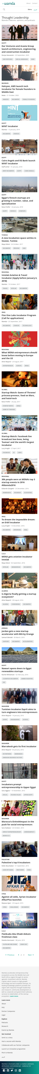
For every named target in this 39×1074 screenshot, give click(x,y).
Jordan (4, 628)
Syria (4, 894)
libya (19, 452)
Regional (5, 272)
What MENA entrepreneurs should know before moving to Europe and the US (19, 355)
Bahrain (5, 83)
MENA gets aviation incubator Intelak (17, 558)
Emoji (18, 406)
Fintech (16, 134)
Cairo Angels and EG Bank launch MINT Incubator (18, 162)
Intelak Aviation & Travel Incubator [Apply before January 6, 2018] (19, 278)
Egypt (4, 43)
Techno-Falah (16, 795)
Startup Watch (8, 406)
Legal (3, 1015)
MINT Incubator (10, 126)
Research (5, 1026)
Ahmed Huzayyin (27, 679)
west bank (20, 870)
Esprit (5, 719)
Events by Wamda (8, 1030)
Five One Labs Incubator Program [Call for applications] (19, 317)
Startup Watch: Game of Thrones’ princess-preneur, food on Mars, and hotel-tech (19, 395)
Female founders (29, 99)
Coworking (16, 604)
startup (16, 325)
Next (30, 955)
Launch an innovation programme (13, 1049)
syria (4, 907)
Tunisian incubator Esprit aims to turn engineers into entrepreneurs (19, 711)
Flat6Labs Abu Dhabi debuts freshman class (16, 935)
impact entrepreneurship (12, 832)
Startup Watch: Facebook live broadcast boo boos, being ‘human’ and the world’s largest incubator (18, 440)
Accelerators (28, 641)
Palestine (5, 859)
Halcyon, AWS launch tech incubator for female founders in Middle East (18, 89)
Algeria (5, 591)
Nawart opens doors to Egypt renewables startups (17, 670)
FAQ (3, 1007)
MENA (27, 366)
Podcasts (5, 1022)
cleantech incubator (10, 679)
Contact (34, 3)
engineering (15, 719)
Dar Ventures (7, 59)
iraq (25, 530)
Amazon (6, 99)
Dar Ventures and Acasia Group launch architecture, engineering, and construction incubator (19, 49)
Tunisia (5, 235)
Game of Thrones (9, 409)
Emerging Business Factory (12, 757)
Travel (5, 288)
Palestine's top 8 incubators (16, 862)
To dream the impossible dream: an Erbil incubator (18, 521)
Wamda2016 (7, 492)
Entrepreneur (8, 366)
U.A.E (4, 554)
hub (24, 248)
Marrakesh (18, 754)
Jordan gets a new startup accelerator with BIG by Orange (18, 632)
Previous (10, 955)
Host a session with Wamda (11, 1041)
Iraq (3, 312)
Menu (30, 9)
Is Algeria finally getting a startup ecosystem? (19, 595)
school (25, 719)
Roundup (17, 492)
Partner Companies (8, 1011)
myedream (17, 530)
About (28, 3)
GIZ (4, 682)
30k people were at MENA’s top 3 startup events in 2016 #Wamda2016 (18, 482)
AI (13, 452)
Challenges (14, 907)
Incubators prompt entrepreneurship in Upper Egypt (19, 786)
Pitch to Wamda (7, 1053)
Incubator (15, 99)
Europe (18, 366)
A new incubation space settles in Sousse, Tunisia (19, 239)
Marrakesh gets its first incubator (19, 746)
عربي (35, 9)
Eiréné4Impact (29, 832)
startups (22, 211)
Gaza (29, 870)
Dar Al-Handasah (22, 59)
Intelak (13, 288)
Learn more (14, 996)
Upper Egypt (28, 795)
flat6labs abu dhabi (10, 944)
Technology (27, 325)
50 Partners (7, 754)
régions (16, 248)
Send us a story (7, 1038)
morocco (6, 836)
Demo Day (23, 944)
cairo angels (29, 171)
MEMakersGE (16, 567)
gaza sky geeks (8, 870)
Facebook (6, 452)
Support (6, 641)
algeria (5, 604)
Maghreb (5, 706)
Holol (5, 795)
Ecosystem (28, 492)
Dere (32, 59)
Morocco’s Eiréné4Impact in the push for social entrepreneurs (18, 823)
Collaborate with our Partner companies (16, 1045)
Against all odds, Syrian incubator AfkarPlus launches (19, 898)
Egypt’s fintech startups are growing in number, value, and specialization (17, 200)
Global (4, 389)
